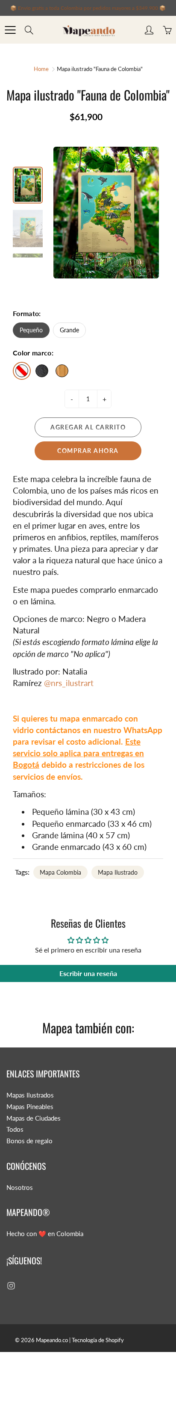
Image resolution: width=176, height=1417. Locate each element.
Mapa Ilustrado (118, 872)
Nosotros (19, 1187)
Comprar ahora (88, 450)
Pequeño (31, 330)
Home (41, 68)
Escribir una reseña (88, 973)
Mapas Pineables (29, 1106)
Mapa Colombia (60, 872)
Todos (14, 1129)
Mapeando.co (52, 1340)
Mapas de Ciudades (33, 1118)
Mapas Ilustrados (30, 1095)
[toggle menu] (10, 30)
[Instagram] (10, 1285)
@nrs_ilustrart (69, 683)
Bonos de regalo (29, 1141)
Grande (69, 330)
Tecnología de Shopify (98, 1340)
